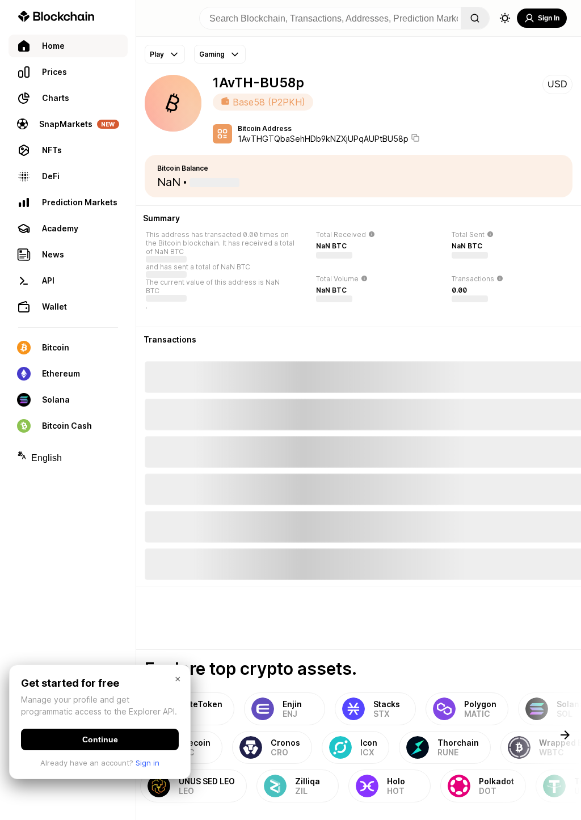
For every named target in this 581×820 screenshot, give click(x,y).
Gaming (212, 54)
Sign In (548, 18)
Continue (100, 739)
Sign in (147, 762)
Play (157, 54)
